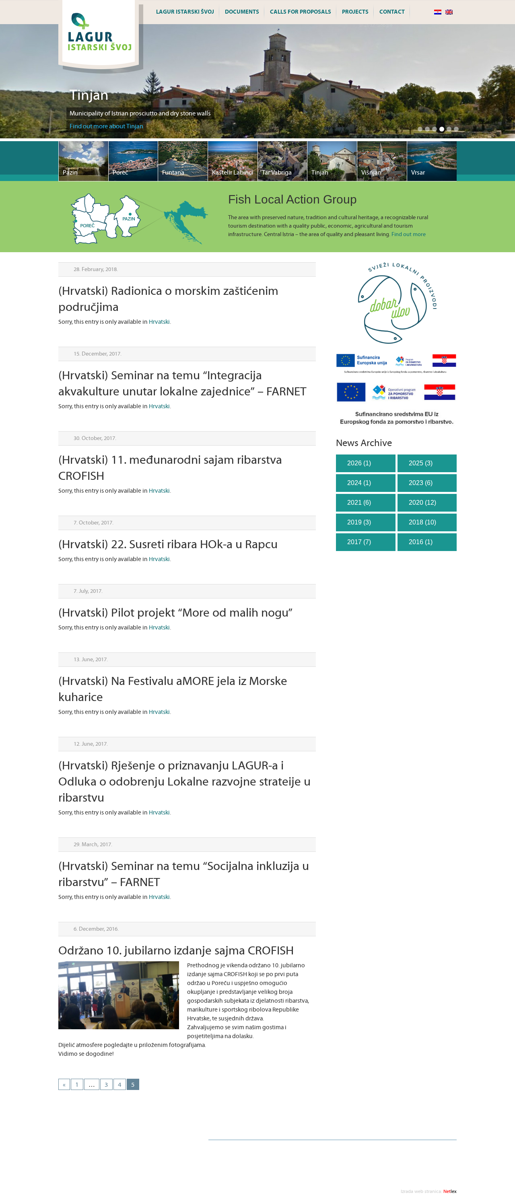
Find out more (408, 234)
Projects (355, 12)
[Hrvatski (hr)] (437, 12)
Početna (223, 1128)
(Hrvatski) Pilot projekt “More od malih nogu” (175, 613)
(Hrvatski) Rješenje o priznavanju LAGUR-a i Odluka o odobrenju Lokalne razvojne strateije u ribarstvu (184, 782)
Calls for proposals (300, 12)
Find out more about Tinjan (106, 126)
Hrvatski (159, 322)
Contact (392, 12)
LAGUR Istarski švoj (185, 12)
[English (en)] (449, 12)
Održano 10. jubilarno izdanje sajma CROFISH (176, 951)
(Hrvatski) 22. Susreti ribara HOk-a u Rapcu (168, 544)
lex (429, 1191)
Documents (242, 12)
